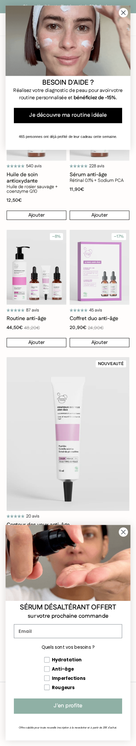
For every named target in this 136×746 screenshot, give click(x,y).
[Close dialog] (123, 532)
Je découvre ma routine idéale (68, 115)
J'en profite (67, 706)
